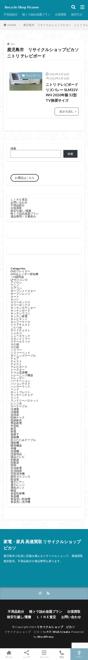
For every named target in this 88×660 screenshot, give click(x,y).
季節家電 (16, 423)
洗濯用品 (16, 454)
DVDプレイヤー (20, 271)
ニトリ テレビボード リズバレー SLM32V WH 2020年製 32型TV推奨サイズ (62, 92)
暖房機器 (16, 445)
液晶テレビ (18, 457)
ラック (15, 397)
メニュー (44, 657)
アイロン (16, 282)
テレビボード (33, 75)
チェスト (16, 361)
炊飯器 (15, 459)
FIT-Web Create (58, 632)
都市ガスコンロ (20, 476)
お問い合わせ (19, 202)
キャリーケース (20, 322)
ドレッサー (18, 378)
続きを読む (67, 111)
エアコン (16, 288)
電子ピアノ (18, 482)
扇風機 (15, 437)
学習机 (15, 426)
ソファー (16, 350)
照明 (13, 465)
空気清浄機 (18, 473)
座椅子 (15, 434)
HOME (12, 25)
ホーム (8, 657)
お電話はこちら (24, 177)
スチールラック (20, 341)
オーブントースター (23, 291)
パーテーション (20, 381)
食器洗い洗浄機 (20, 501)
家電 (13, 431)
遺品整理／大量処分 (23, 216)
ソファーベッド (20, 352)
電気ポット (18, 487)
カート (15, 296)
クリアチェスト (20, 324)
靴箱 (13, 490)
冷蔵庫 (15, 412)
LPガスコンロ (19, 279)
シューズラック (20, 336)
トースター (18, 369)
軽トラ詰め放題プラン (36, 14)
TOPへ (79, 657)
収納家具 (16, 420)
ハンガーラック (20, 386)
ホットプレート (20, 392)
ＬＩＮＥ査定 (19, 199)
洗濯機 (15, 451)
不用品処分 (11, 14)
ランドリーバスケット (25, 400)
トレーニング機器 (22, 375)
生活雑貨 (16, 471)
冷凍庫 (15, 409)
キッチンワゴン (20, 313)
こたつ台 (16, 327)
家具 (13, 428)
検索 (13, 148)
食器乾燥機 (18, 493)
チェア (15, 358)
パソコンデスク (20, 383)
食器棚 (15, 496)
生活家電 (16, 468)
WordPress (45, 636)
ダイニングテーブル (23, 355)
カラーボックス (20, 302)
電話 (61, 657)
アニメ (15, 285)
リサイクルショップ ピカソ (56, 627)
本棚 (13, 448)
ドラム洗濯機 (19, 372)
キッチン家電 (19, 316)
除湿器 (15, 479)
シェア (26, 657)
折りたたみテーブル (23, 440)
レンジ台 (16, 403)
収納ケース (18, 417)
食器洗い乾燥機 (20, 499)
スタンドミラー (20, 338)
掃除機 (15, 442)
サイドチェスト (20, 330)
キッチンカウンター (23, 307)
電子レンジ (18, 485)
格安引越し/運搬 (21, 211)
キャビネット (19, 319)
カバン (15, 299)
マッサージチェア (22, 395)
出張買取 (60, 14)
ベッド (15, 389)
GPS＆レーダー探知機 (24, 274)
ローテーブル (19, 406)
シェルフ (16, 333)
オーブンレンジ (20, 293)
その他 (15, 344)
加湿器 (15, 414)
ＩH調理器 (17, 277)
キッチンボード (20, 310)
